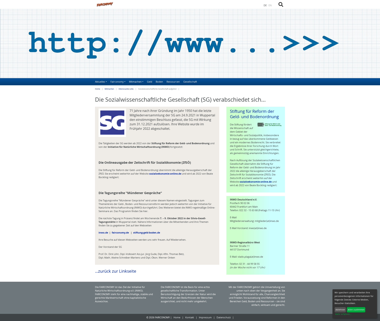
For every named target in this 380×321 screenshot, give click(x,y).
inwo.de (103, 232)
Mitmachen (109, 89)
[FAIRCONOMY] (157, 4)
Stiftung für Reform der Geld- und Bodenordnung (254, 113)
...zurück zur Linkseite (115, 271)
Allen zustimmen (356, 309)
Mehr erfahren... (343, 314)
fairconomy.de (120, 232)
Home (97, 89)
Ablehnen (340, 309)
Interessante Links (126, 89)
